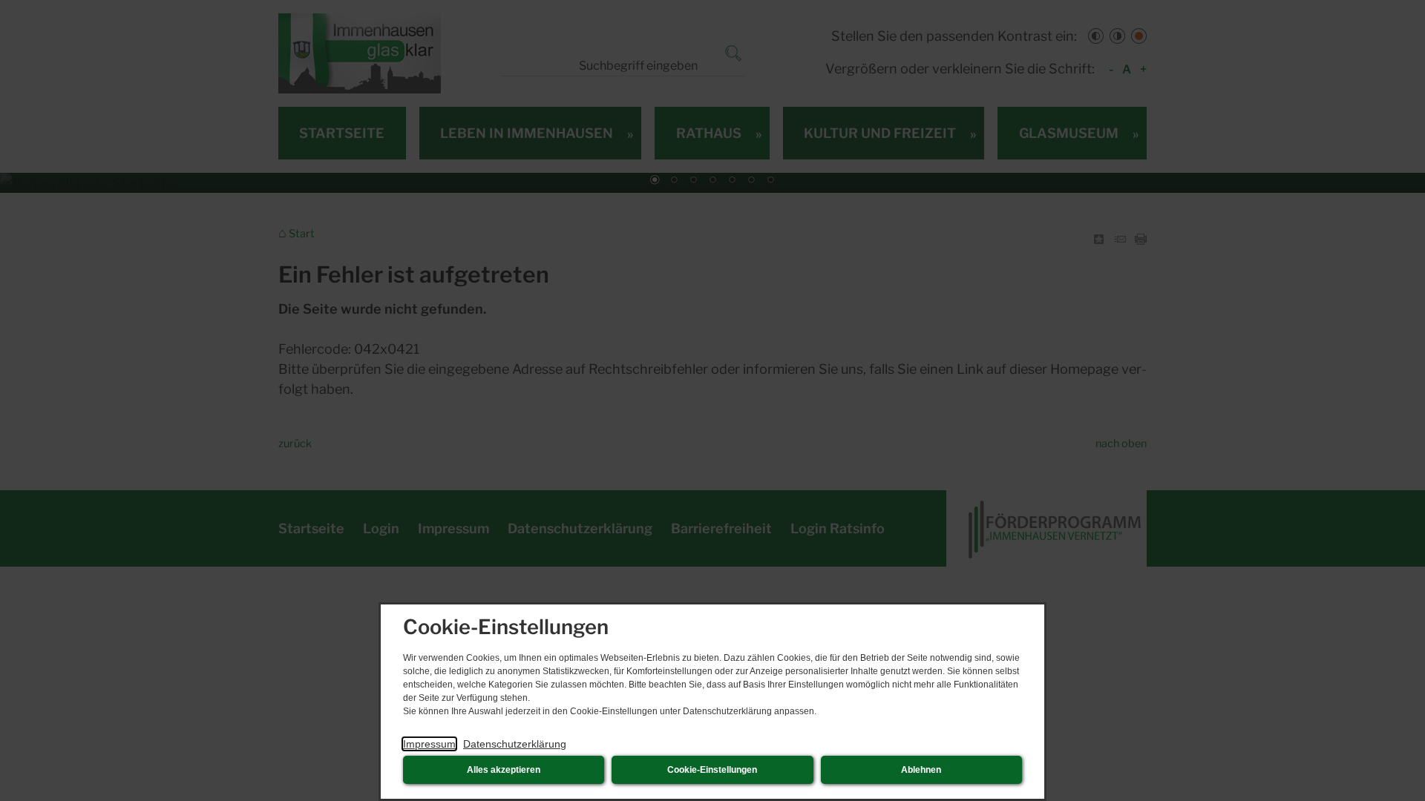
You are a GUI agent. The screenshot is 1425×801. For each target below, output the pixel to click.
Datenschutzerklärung (514, 744)
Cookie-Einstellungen (712, 770)
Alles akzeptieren (503, 770)
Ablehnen (921, 770)
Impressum (429, 744)
